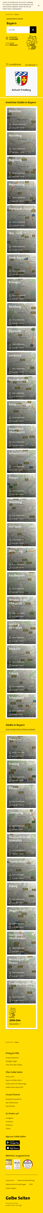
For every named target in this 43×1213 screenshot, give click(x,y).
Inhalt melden (11, 1188)
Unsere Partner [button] (13, 1094)
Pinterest (9, 1125)
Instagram (9, 1118)
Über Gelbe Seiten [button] (14, 1072)
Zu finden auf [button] (12, 1113)
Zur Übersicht (30, 65)
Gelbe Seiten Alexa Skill (14, 1087)
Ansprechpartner (12, 1058)
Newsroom (10, 1076)
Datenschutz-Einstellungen (16, 1184)
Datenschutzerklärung (25, 1180)
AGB (31, 1184)
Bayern (17, 14)
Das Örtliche (10, 1106)
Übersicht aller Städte (14, 1065)
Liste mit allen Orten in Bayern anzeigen (20, 729)
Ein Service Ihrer (14, 1204)
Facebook (9, 1121)
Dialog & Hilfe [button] (12, 1053)
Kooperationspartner (14, 1099)
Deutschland (9, 14)
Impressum (10, 1180)
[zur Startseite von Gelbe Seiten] (21, 1198)
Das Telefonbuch (12, 1102)
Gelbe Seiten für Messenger (16, 1084)
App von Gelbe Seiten (14, 1080)
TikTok (8, 1128)
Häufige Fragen (11, 1061)
